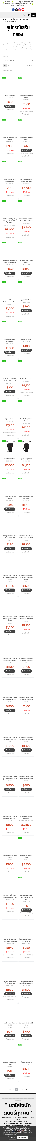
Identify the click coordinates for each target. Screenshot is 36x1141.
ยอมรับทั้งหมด (22, 1138)
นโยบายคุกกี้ (13, 1134)
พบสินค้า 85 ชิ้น (7, 70)
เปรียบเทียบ (10, 109)
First (10, 1090)
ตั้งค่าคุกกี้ (12, 1138)
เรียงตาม (6, 57)
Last (26, 1090)
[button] (24, 15)
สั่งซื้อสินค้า (10, 106)
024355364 (8, 1)
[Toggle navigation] (33, 15)
